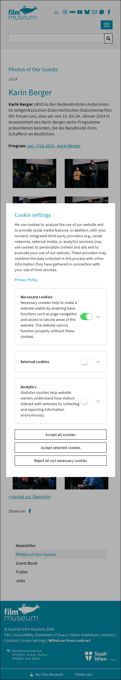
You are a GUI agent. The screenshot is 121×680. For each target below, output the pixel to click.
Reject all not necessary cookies (60, 460)
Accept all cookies (60, 434)
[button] (98, 317)
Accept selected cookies (60, 447)
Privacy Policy (26, 279)
